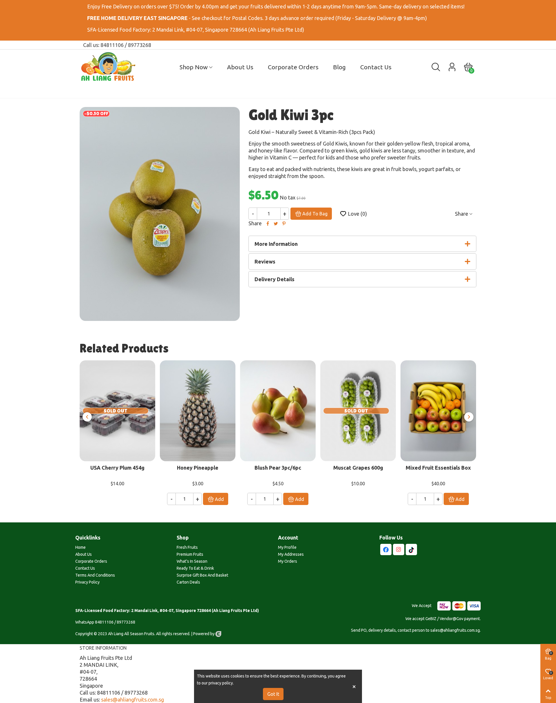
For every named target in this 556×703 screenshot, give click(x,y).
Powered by (204, 633)
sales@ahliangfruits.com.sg (132, 699)
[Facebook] (386, 549)
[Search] (436, 66)
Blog (339, 67)
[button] (87, 417)
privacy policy (221, 683)
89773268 (126, 622)
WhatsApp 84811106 (94, 622)
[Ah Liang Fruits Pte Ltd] (111, 66)
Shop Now (194, 67)
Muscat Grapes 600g (358, 468)
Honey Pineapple (197, 468)
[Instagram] (398, 549)
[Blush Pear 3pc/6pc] (278, 410)
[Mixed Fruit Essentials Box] (438, 410)
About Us (240, 67)
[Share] (267, 223)
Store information (103, 648)
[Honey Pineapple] (197, 410)
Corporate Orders (293, 67)
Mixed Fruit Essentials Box (438, 468)
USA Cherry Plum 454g (117, 468)
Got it (273, 694)
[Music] (411, 549)
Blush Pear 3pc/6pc (278, 468)
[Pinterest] (283, 223)
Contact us (376, 67)
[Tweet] (275, 223)
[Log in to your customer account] (452, 67)
